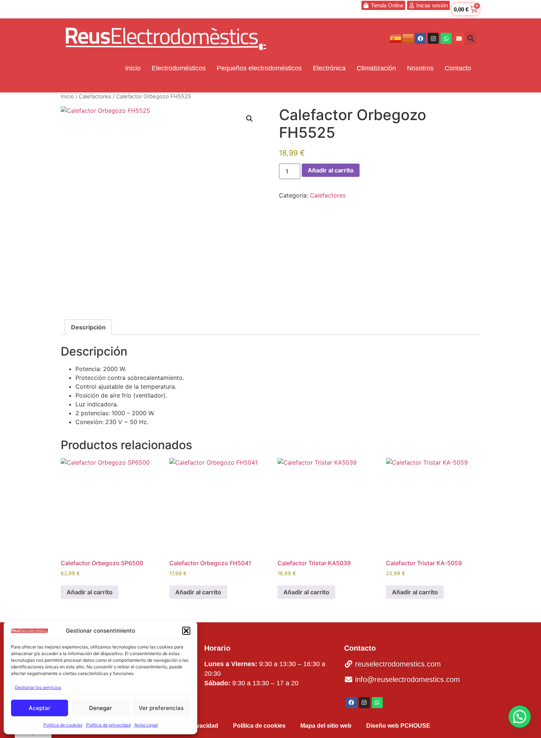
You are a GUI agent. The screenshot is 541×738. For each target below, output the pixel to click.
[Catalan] (408, 38)
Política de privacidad (108, 725)
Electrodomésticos (179, 68)
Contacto (458, 68)
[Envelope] (458, 38)
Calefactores (95, 96)
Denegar (100, 707)
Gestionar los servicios (38, 687)
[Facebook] (420, 38)
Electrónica (329, 68)
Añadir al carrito (331, 170)
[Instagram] (433, 38)
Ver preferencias (161, 707)
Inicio (133, 68)
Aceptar (39, 707)
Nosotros (420, 68)
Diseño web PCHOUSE (398, 726)
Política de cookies (62, 725)
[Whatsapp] (446, 38)
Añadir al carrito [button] (90, 592)
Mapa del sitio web (325, 726)
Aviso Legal (146, 725)
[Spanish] (396, 38)
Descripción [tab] (88, 327)
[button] (186, 630)
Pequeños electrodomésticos (259, 68)
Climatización (376, 68)
